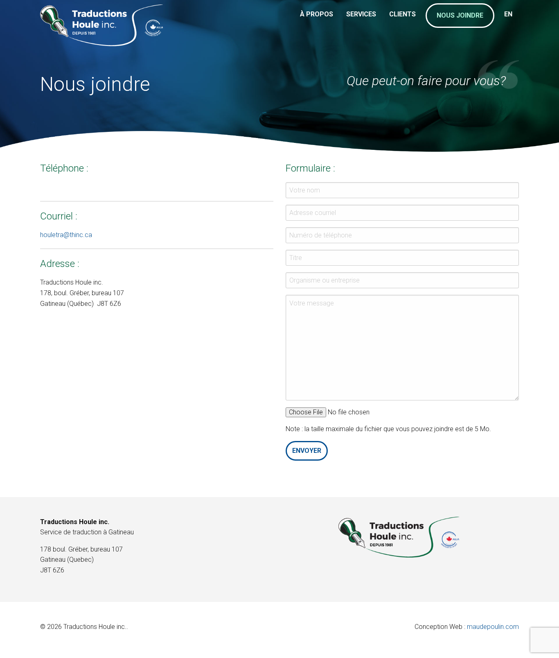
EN (508, 14)
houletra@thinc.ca (66, 235)
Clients (402, 14)
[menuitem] (316, 20)
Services (361, 14)
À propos (316, 14)
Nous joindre (460, 15)
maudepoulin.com (493, 627)
